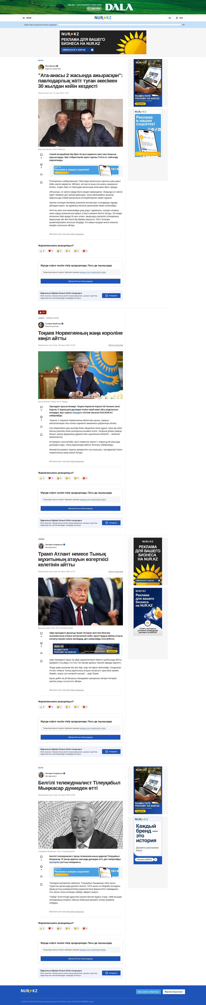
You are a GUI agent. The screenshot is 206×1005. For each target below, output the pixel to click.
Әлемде (41, 539)
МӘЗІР (28, 18)
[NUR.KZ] (103, 18)
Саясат (41, 318)
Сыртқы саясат (52, 318)
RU (170, 18)
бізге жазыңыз (77, 234)
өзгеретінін (69, 681)
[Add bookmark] (41, 182)
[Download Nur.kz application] (103, 7)
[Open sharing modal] (41, 174)
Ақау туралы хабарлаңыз (148, 992)
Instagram (113, 296)
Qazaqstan (54, 862)
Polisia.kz (102, 157)
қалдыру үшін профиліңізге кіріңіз (93, 272)
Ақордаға (78, 412)
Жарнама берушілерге (174, 992)
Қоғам (40, 60)
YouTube (73, 663)
